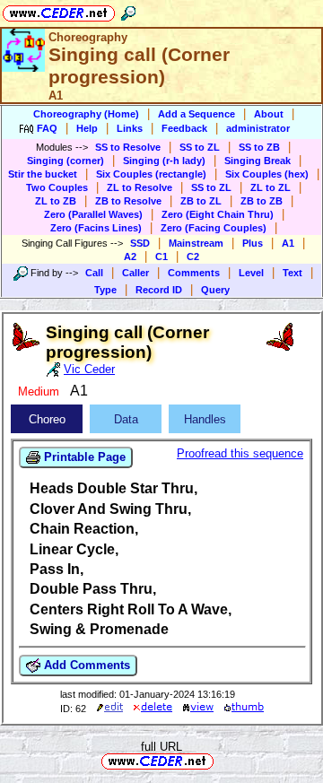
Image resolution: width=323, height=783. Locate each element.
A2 (130, 256)
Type (105, 289)
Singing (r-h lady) (164, 160)
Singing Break (257, 160)
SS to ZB (259, 147)
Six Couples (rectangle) (151, 174)
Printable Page (83, 457)
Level (251, 272)
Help (87, 128)
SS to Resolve (128, 147)
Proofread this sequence (240, 453)
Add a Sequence (196, 114)
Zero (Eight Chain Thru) (218, 214)
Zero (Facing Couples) (213, 227)
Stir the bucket (42, 174)
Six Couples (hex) (267, 174)
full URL (161, 746)
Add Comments (85, 665)
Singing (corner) (65, 160)
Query (215, 289)
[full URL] (220, 760)
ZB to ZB (261, 201)
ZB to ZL (201, 201)
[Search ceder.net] (128, 10)
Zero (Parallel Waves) (93, 214)
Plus (252, 243)
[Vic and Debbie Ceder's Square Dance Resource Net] (59, 10)
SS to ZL (199, 147)
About (269, 114)
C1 (161, 256)
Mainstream (196, 243)
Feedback (184, 128)
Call (94, 272)
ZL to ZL (270, 187)
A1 (288, 243)
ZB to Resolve (128, 201)
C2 (193, 256)
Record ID (158, 289)
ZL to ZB (55, 201)
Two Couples (57, 187)
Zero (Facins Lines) (96, 227)
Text (292, 272)
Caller (135, 272)
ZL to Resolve (139, 187)
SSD (140, 243)
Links (130, 128)
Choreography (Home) (86, 114)
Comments (194, 272)
